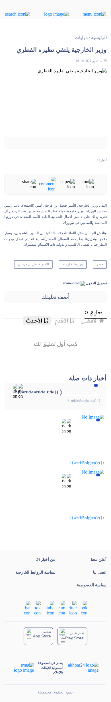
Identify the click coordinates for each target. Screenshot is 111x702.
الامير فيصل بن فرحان (33, 264)
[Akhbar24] (80, 668)
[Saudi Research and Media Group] (23, 668)
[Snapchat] (27, 607)
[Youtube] (49, 607)
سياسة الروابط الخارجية (35, 572)
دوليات (81, 37)
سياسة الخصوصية (91, 585)
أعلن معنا (98, 559)
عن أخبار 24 (46, 559)
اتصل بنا (99, 572)
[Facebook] (84, 607)
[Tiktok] (37, 607)
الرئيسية (99, 37)
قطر (99, 264)
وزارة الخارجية (73, 264)
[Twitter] (73, 607)
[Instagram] (61, 607)
